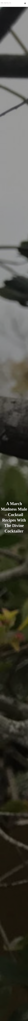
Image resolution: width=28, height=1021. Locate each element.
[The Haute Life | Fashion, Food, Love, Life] (6, 3)
